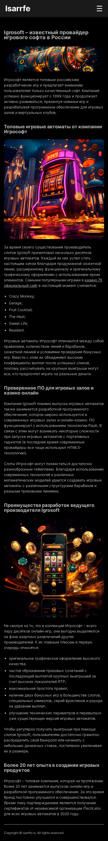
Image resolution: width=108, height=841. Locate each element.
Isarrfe (17, 8)
